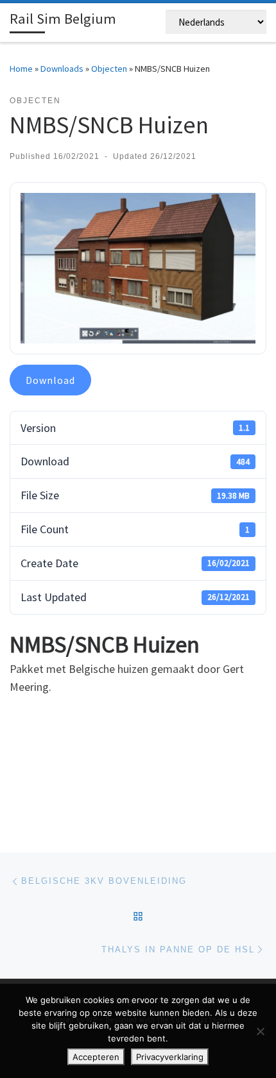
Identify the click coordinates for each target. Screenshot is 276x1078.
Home (21, 68)
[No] (260, 1031)
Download (50, 380)
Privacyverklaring (169, 1057)
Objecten (109, 68)
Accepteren (96, 1057)
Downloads (61, 68)
